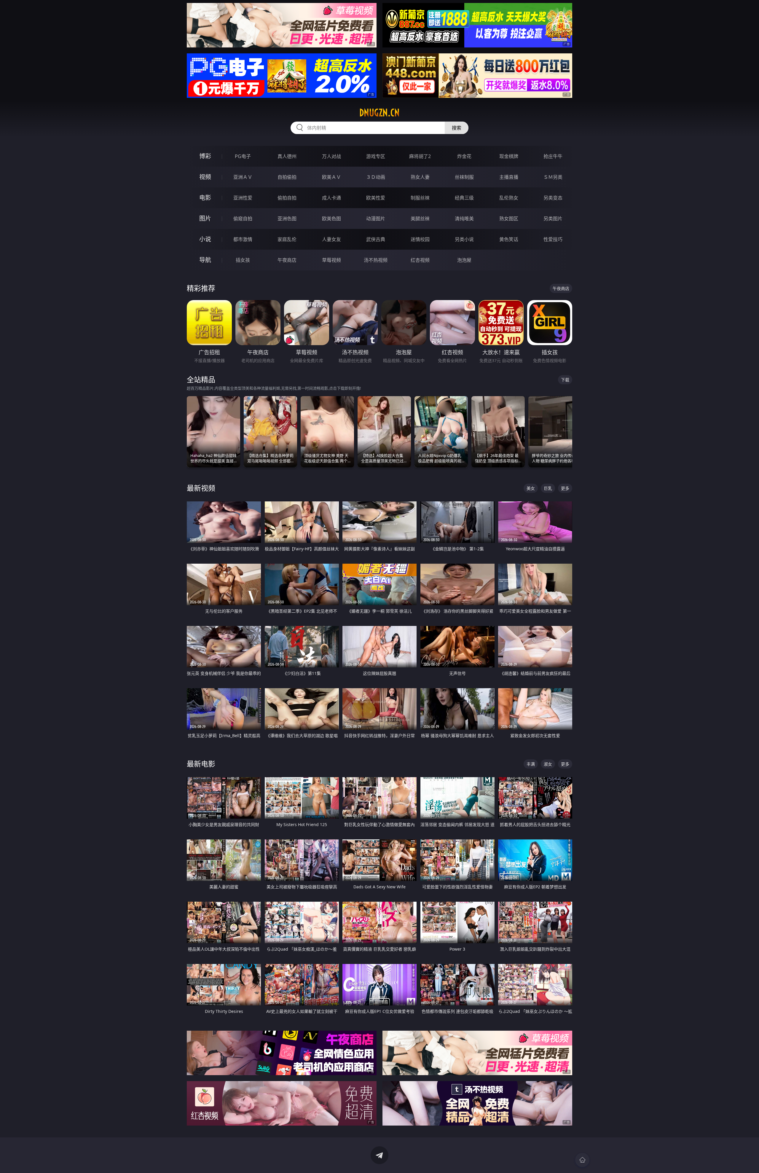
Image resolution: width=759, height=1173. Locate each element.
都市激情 (242, 239)
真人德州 (287, 156)
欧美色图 (331, 218)
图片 (205, 218)
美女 (531, 488)
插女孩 (243, 260)
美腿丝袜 (420, 218)
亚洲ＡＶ (242, 177)
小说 (205, 239)
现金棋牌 (508, 156)
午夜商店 (287, 260)
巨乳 (548, 488)
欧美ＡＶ (331, 177)
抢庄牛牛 (552, 156)
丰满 (531, 764)
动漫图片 (375, 218)
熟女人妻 (420, 177)
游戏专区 (375, 156)
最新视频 (201, 488)
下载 (565, 380)
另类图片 (552, 218)
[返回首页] (582, 1160)
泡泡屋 (464, 260)
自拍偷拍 (287, 177)
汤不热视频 (376, 260)
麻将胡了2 (420, 156)
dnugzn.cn (379, 113)
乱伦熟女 (508, 198)
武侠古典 (375, 239)
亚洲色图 (287, 218)
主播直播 (508, 177)
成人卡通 (331, 198)
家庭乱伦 (287, 239)
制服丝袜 (420, 198)
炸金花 (464, 156)
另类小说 (464, 239)
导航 (205, 260)
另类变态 (552, 198)
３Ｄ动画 (375, 177)
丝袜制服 (464, 177)
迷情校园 (420, 239)
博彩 (205, 156)
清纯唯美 (464, 218)
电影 (205, 198)
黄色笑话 (508, 239)
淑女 (548, 764)
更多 (565, 488)
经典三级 (464, 198)
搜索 (456, 128)
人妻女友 (331, 239)
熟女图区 (508, 218)
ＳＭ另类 (552, 177)
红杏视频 (420, 260)
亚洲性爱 (242, 198)
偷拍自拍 (287, 198)
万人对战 (331, 156)
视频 (205, 177)
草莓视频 (331, 260)
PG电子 (243, 156)
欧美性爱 (375, 198)
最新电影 (201, 764)
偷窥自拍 (242, 218)
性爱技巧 (552, 239)
